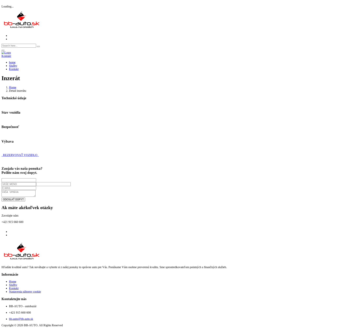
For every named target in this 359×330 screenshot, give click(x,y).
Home (12, 87)
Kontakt (6, 56)
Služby (13, 65)
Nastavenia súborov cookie (25, 291)
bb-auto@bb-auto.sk (21, 318)
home (12, 62)
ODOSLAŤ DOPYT (13, 199)
